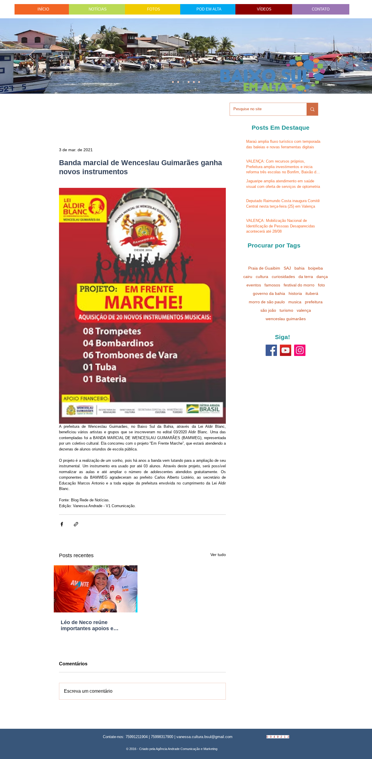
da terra (305, 276)
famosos (272, 285)
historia (295, 293)
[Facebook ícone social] (271, 350)
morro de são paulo (267, 302)
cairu (247, 276)
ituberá (311, 293)
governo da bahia (269, 293)
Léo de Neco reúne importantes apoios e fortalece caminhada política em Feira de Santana (87, 625)
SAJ (287, 268)
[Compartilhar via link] (76, 524)
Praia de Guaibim (264, 268)
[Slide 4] (178, 82)
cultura (262, 276)
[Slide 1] (173, 82)
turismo (286, 310)
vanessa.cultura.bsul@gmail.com (204, 737)
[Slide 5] (194, 82)
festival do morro (299, 285)
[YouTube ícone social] (285, 350)
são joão (268, 310)
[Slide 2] (188, 82)
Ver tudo (218, 554)
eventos (253, 285)
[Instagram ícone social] (299, 350)
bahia (299, 268)
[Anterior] (32, 56)
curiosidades (283, 276)
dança (322, 276)
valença (304, 310)
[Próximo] (340, 56)
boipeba (315, 268)
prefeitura (314, 302)
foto (321, 285)
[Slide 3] (199, 82)
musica (294, 302)
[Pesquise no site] (312, 109)
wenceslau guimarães (286, 318)
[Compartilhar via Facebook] (62, 524)
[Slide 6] (183, 82)
